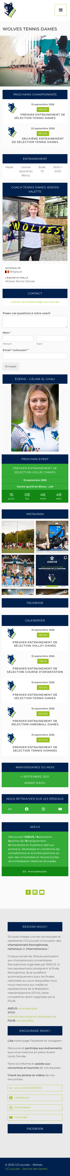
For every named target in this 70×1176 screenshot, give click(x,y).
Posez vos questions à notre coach (26, 313)
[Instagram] (35, 892)
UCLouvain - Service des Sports (26, 1168)
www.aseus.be (27, 1008)
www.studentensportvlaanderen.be (32, 1016)
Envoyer (10, 366)
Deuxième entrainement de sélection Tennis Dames (38, 140)
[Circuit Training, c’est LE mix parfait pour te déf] (52, 537)
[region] (35, 409)
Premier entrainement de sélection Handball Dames (35, 722)
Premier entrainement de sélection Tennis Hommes (35, 749)
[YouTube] (41, 892)
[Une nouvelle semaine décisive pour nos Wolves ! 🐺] (52, 571)
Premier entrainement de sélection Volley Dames (35, 644)
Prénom (7, 343)
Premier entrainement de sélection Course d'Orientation (35, 670)
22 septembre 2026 (43, 128)
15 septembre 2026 (42, 104)
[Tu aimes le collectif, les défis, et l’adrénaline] (18, 537)
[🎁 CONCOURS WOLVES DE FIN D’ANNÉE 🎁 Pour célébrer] (18, 571)
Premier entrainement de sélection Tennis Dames (39, 116)
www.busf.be (24, 1020)
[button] (6, 417)
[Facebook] (28, 892)
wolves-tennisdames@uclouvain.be (35, 302)
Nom (7, 332)
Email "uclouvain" (16, 350)
